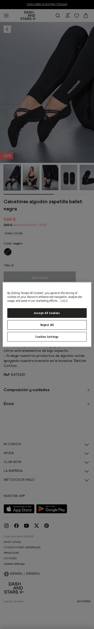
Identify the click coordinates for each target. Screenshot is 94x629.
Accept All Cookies (47, 313)
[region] (46, 314)
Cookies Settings (47, 336)
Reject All (47, 325)
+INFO (64, 300)
